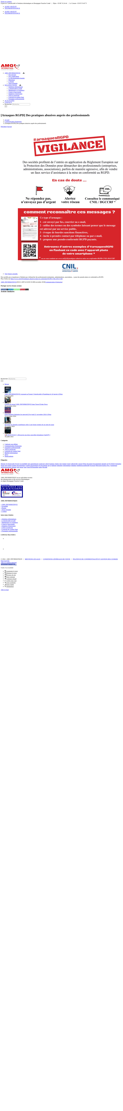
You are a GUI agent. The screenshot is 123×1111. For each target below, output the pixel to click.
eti (107, 508)
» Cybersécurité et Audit (8, 565)
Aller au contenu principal (9, 607)
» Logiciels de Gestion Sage (9, 574)
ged (6, 510)
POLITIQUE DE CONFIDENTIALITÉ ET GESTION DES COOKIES (95, 604)
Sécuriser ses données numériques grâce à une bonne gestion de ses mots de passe (29, 469)
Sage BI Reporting (32, 512)
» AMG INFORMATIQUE (9, 549)
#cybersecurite (10, 508)
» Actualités (4, 551)
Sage (25, 512)
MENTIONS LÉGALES (32, 604)
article (47, 508)
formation (118, 508)
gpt (49, 510)
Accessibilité (23, 508)
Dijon (84, 508)
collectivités (74, 508)
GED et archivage (10, 494)
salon (40, 512)
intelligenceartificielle (83, 510)
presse (21, 512)
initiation (73, 510)
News (6, 499)
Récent (7, 429)
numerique (114, 510)
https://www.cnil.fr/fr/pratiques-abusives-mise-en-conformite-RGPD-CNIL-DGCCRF (37, 279)
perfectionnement (6, 512)
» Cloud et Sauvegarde (8, 569)
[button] (9, 609)
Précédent (4, 126)
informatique (67, 510)
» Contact (4, 556)
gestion (9, 510)
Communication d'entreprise (53, 282)
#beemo (3, 508)
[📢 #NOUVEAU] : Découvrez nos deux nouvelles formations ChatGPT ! (27, 480)
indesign (54, 510)
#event (17, 508)
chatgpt (64, 508)
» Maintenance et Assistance (9, 567)
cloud (68, 508)
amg (28, 508)
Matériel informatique (11, 498)
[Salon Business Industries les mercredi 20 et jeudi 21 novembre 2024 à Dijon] (8, 457)
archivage (42, 508)
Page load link (5, 606)
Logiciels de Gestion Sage (12, 496)
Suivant (9, 126)
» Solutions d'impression (8, 571)
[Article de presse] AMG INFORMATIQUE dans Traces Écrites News (26, 449)
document (90, 508)
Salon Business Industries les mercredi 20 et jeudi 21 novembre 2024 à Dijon (28, 459)
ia (50, 510)
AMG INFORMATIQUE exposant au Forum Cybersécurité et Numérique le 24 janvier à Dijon (34, 439)
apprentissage (34, 508)
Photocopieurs (9, 501)
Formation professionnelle (12, 492)
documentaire (97, 508)
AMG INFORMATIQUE (9, 282)
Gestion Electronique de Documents (36, 510)
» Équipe (3, 553)
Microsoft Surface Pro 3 (103, 510)
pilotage (14, 512)
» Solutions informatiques (8, 564)
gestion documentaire (18, 510)
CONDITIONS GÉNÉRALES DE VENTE (56, 604)
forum (2, 510)
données (104, 508)
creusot (80, 508)
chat (60, 508)
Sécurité (44, 512)
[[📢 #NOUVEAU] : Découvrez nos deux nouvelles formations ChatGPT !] (8, 478)
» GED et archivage (7, 572)
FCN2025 (112, 508)
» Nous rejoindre (6, 554)
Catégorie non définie (11, 489)
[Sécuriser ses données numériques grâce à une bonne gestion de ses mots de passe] (8, 468)
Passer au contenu (6, 1)
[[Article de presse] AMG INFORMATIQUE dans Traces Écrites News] (8, 447)
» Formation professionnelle (9, 576)
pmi (18, 512)
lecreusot (92, 510)
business (51, 508)
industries (60, 510)
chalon (57, 508)
